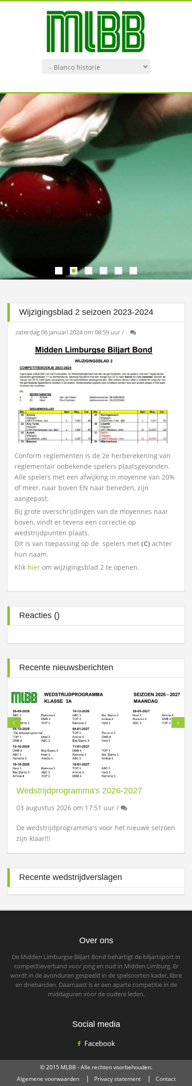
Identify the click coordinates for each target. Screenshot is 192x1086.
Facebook (99, 1043)
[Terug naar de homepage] (96, 31)
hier (34, 567)
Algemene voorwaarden (48, 1079)
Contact (166, 1079)
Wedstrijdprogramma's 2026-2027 (79, 790)
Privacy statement (117, 1079)
